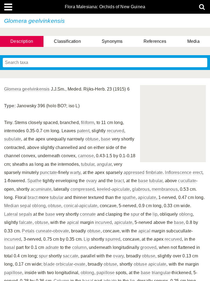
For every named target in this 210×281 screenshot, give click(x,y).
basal (9, 247)
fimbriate (154, 172)
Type (9, 105)
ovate (80, 264)
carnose (86, 155)
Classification (67, 41)
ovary (91, 180)
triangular (161, 272)
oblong (39, 205)
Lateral (11, 214)
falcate (25, 222)
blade (49, 264)
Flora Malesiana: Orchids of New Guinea (105, 7)
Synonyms (112, 41)
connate (88, 214)
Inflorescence (178, 172)
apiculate (121, 189)
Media (193, 41)
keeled (103, 189)
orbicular (64, 264)
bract (119, 180)
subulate (12, 139)
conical (71, 205)
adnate (52, 247)
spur (135, 214)
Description (21, 41)
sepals (25, 214)
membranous (165, 189)
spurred (112, 239)
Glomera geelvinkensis (26, 89)
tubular (87, 164)
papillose (13, 272)
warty (75, 172)
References (155, 41)
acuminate (41, 189)
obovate (61, 231)
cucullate (187, 180)
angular (104, 164)
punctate (48, 172)
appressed (134, 172)
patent (83, 130)
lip (155, 214)
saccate (70, 256)
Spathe (34, 180)
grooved (148, 247)
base (106, 139)
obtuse (92, 139)
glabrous (140, 189)
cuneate (44, 231)
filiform (87, 122)
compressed (83, 189)
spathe (129, 197)
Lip (87, 239)
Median (11, 205)
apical (73, 222)
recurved (115, 130)
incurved (103, 222)
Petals (28, 231)
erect (198, 172)
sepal (25, 205)
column (79, 247)
